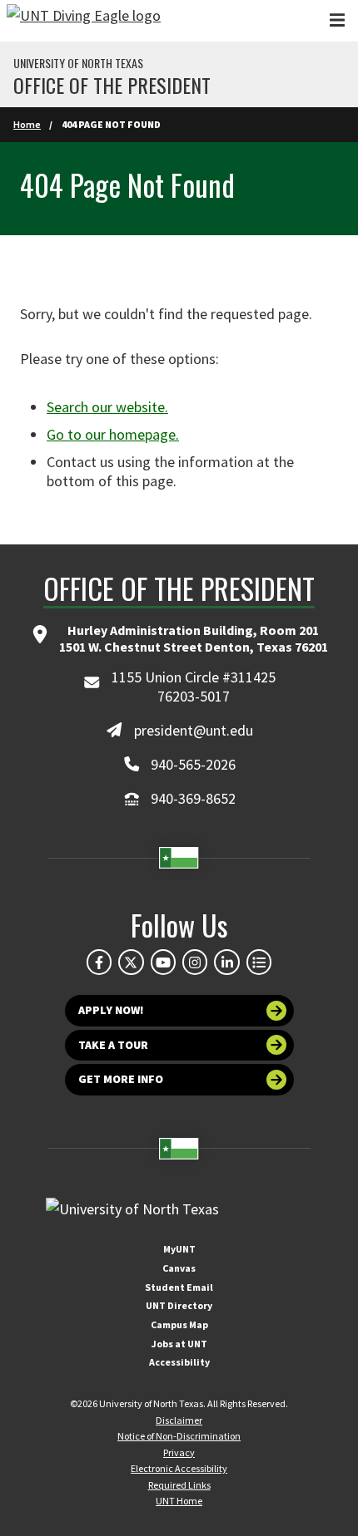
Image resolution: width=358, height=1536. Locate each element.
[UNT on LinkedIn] (226, 961)
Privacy (179, 1452)
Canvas (179, 1268)
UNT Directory (179, 1305)
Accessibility (179, 1362)
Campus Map (179, 1324)
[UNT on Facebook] (99, 961)
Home (27, 124)
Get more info (120, 1078)
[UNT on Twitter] (130, 961)
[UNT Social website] (258, 961)
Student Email (179, 1287)
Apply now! (111, 1009)
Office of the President (112, 85)
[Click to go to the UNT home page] (84, 20)
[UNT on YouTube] (163, 961)
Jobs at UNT (179, 1343)
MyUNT (179, 1249)
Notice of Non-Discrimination (179, 1436)
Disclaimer (179, 1420)
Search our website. (107, 406)
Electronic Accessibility (179, 1468)
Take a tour (113, 1044)
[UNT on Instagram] (194, 961)
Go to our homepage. (113, 434)
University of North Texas (78, 63)
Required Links (179, 1485)
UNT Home (179, 1500)
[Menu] (337, 20)
